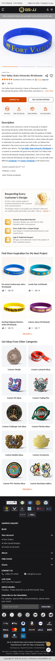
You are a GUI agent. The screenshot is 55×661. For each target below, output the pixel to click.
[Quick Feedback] (48, 650)
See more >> (27, 333)
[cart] (51, 9)
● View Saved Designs (11, 543)
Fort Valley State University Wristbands (36, 148)
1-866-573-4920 (11, 574)
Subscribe (46, 606)
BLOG (4, 529)
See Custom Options (41, 100)
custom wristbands (27, 161)
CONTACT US (14, 100)
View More (48, 91)
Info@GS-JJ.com (34, 574)
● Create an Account (10, 547)
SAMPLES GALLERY (10, 523)
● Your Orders (7, 539)
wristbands (12, 161)
